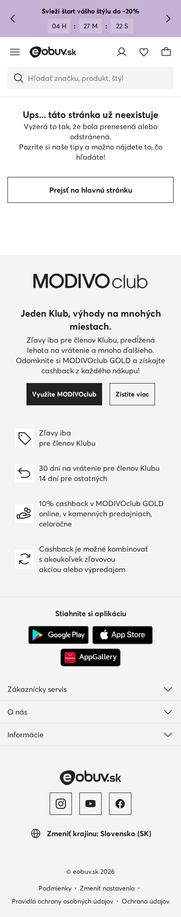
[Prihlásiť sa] (121, 52)
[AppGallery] (90, 657)
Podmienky (55, 888)
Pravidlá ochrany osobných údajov (62, 901)
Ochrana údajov (145, 901)
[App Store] (122, 635)
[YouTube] (90, 804)
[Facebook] (120, 804)
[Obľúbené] (144, 52)
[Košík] (166, 52)
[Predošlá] (13, 18)
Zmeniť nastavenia (107, 888)
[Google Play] (58, 635)
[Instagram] (61, 804)
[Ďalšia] (168, 18)
